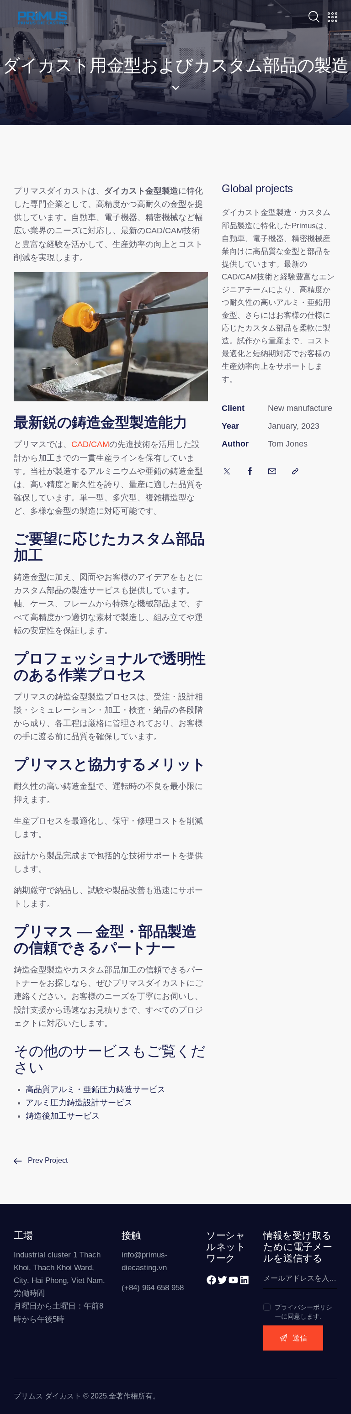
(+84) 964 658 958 (153, 1287)
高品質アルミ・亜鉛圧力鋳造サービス (95, 1089)
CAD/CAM (90, 444)
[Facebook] (211, 1280)
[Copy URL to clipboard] (295, 471)
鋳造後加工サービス (63, 1115)
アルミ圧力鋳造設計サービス (79, 1102)
